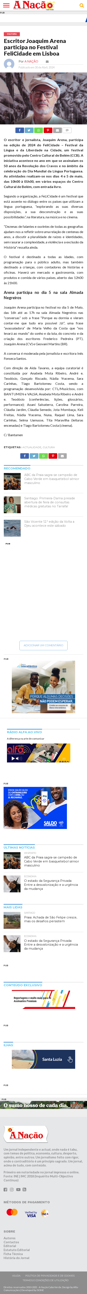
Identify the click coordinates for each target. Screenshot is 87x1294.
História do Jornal (16, 1258)
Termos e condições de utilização (46, 1280)
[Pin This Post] (48, 129)
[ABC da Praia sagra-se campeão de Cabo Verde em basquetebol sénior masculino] (12, 481)
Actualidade (31, 447)
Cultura (49, 447)
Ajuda (16, 1275)
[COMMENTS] (67, 129)
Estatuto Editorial (17, 1250)
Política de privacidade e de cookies (50, 1275)
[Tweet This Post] (29, 129)
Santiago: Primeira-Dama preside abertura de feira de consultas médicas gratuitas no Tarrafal (49, 502)
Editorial (10, 1246)
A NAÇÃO (31, 61)
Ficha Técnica (13, 1254)
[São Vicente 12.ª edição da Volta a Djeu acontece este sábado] (12, 528)
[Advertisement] (43, 591)
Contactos (11, 1242)
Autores (9, 1238)
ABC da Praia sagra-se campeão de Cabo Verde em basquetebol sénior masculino (51, 479)
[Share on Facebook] (19, 129)
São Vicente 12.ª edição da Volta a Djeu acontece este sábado (49, 524)
